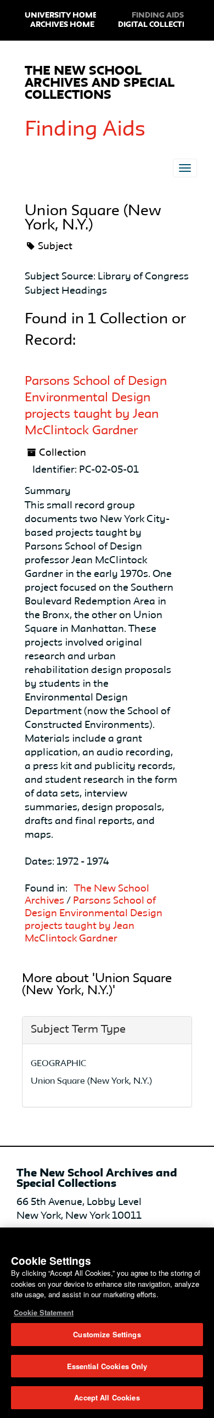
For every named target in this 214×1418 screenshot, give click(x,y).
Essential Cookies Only (107, 1366)
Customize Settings (106, 1334)
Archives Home (62, 24)
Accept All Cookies (106, 1397)
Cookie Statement (44, 1312)
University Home (61, 15)
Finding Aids (85, 130)
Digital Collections (159, 24)
